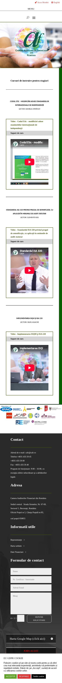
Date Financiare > (18, 552)
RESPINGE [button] (24, 676)
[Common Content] (43, 411)
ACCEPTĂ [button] (10, 676)
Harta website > (18, 546)
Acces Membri (43, 2)
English (57, 2)
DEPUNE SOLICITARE (39, 618)
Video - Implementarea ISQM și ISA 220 (28, 334)
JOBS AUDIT (31, 650)
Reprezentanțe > (18, 540)
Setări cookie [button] (38, 676)
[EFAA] (39, 411)
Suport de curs (17, 133)
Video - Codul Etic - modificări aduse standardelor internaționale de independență (27, 124)
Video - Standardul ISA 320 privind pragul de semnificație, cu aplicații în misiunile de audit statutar (29, 233)
